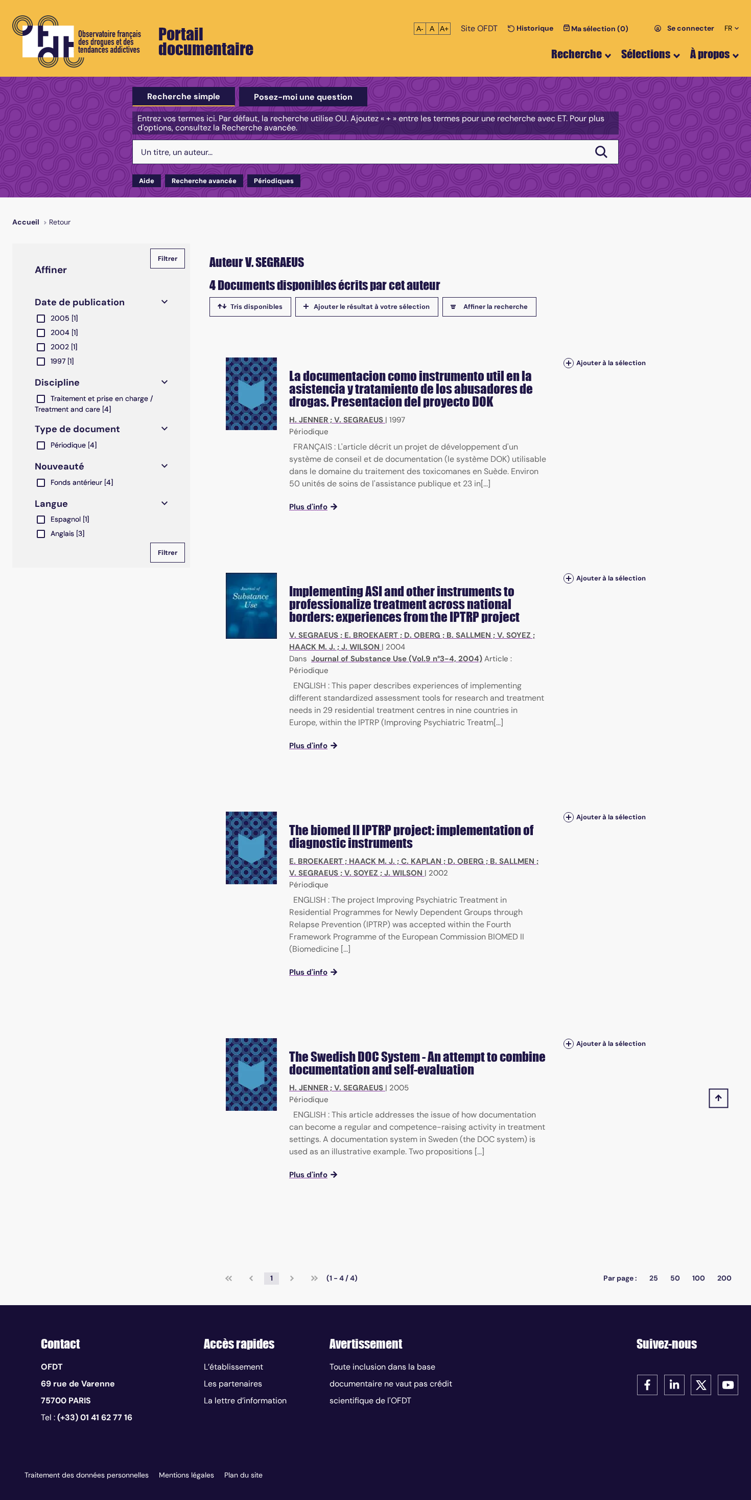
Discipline (57, 382)
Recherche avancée (204, 180)
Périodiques (274, 180)
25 (653, 1278)
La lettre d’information (245, 1400)
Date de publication (80, 302)
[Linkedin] (674, 1384)
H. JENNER (308, 420)
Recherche (576, 54)
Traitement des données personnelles (87, 1475)
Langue (51, 504)
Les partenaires (233, 1383)
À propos (710, 54)
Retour (60, 222)
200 (724, 1278)
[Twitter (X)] (701, 1384)
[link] (228, 1278)
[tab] (183, 96)
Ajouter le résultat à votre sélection (372, 306)
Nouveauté (59, 466)
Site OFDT (479, 28)
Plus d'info (308, 507)
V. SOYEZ (514, 635)
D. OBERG (422, 635)
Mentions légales (186, 1475)
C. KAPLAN (421, 861)
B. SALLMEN (469, 635)
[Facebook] (647, 1384)
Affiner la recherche (495, 306)
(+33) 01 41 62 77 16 (94, 1417)
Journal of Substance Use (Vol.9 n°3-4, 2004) (396, 659)
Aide (146, 180)
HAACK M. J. (312, 647)
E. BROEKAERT (371, 635)
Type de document (77, 429)
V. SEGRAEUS (358, 420)
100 (698, 1278)
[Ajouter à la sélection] (569, 362)
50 (675, 1278)
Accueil (25, 222)
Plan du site (243, 1475)
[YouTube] (728, 1384)
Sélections (645, 54)
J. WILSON (360, 647)
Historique (534, 28)
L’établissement (233, 1366)
